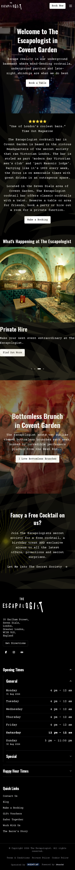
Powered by (48, 865)
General (11, 681)
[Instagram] (14, 652)
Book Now (57, 5)
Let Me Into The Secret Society (34, 567)
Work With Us (11, 825)
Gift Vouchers (12, 813)
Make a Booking (37, 219)
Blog (6, 802)
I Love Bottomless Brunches (37, 458)
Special (11, 756)
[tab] (31, 369)
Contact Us (10, 796)
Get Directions (15, 643)
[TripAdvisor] (22, 652)
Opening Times (13, 669)
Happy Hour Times (15, 771)
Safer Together (13, 819)
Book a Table (37, 83)
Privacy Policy (41, 858)
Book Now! (9, 361)
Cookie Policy (60, 858)
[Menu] (71, 6)
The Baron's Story (15, 831)
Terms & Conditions (18, 858)
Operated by (18, 865)
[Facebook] (6, 652)
